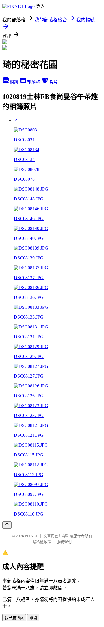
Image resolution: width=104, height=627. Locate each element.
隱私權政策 (41, 542)
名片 (53, 82)
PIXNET (31, 536)
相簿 (14, 82)
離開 (33, 618)
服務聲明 (64, 542)
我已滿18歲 (14, 618)
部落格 (34, 82)
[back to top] (7, 525)
